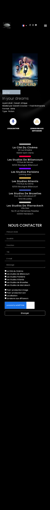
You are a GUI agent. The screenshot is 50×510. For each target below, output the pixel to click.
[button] (45, 25)
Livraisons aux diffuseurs (17, 298)
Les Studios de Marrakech (18, 285)
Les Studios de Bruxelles (17, 282)
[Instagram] (33, 25)
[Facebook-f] (30, 25)
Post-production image (17, 290)
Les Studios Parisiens (16, 276)
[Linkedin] (36, 25)
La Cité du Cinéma (15, 271)
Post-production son (16, 292)
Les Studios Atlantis (15, 279)
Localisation (12, 295)
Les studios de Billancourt (18, 274)
